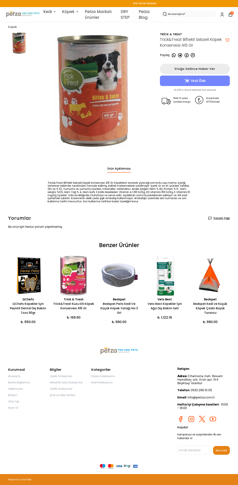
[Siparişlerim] (222, 14)
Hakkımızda (15, 389)
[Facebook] (180, 419)
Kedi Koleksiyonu (101, 382)
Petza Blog (144, 14)
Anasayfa (14, 376)
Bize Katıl (221, 450)
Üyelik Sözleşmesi (61, 376)
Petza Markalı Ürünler (98, 14)
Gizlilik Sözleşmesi (61, 389)
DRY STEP (125, 14)
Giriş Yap (13, 401)
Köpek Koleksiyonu (103, 376)
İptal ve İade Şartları (62, 395)
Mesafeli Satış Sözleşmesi (66, 382)
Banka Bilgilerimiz (19, 382)
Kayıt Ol (13, 408)
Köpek (68, 11)
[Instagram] (191, 419)
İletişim (12, 395)
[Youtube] (213, 419)
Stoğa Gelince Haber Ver (194, 69)
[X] (202, 419)
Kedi (47, 11)
